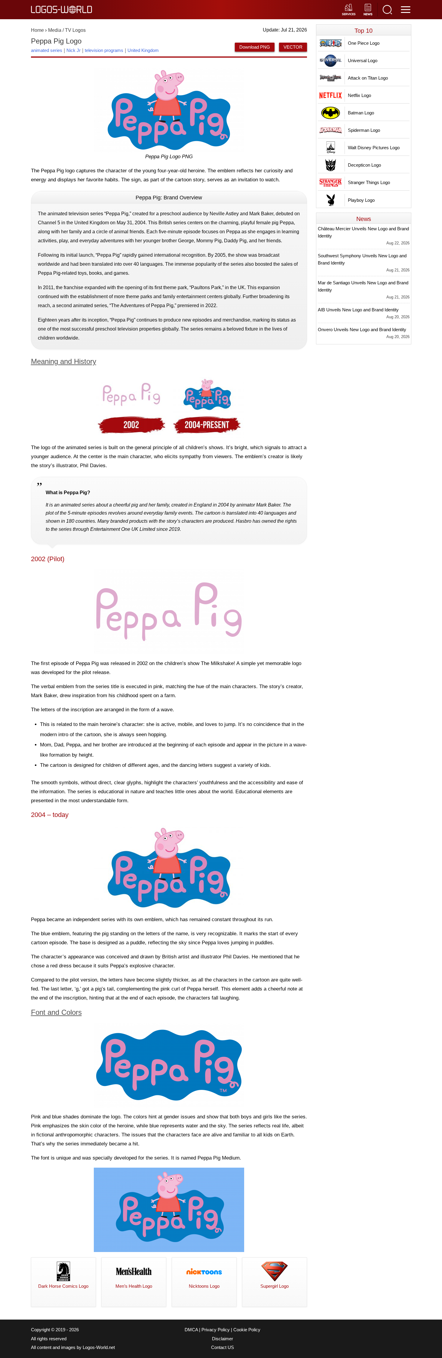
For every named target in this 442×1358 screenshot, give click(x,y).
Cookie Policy (246, 1329)
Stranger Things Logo (369, 182)
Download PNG (254, 47)
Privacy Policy (215, 1329)
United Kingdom (143, 50)
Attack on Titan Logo (368, 77)
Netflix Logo (359, 95)
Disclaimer (222, 1338)
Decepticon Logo (364, 165)
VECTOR (293, 47)
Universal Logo (362, 60)
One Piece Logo (363, 43)
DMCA (191, 1329)
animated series (46, 50)
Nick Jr (73, 50)
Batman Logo (361, 112)
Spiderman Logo (364, 130)
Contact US (222, 1347)
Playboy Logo (361, 200)
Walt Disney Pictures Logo (374, 147)
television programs (104, 50)
